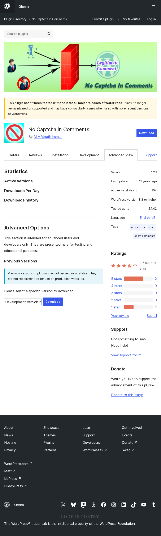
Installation (60, 155)
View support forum (126, 355)
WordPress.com (18, 464)
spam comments (144, 235)
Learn (87, 427)
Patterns (50, 450)
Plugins (48, 442)
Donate (130, 442)
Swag (128, 450)
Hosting (10, 442)
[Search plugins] (48, 34)
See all (152, 315)
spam (151, 227)
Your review (120, 315)
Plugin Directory (15, 19)
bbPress (12, 479)
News (8, 435)
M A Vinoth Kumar (48, 136)
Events (127, 435)
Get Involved (132, 427)
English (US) (148, 217)
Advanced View (121, 155)
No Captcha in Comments (59, 129)
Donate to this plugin (127, 395)
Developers (91, 442)
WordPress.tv (95, 450)
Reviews (35, 155)
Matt (10, 471)
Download (146, 133)
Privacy (10, 450)
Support (151, 155)
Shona (19, 505)
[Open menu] (154, 6)
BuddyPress (15, 486)
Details (14, 155)
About (8, 427)
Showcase (51, 427)
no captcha (138, 227)
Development (88, 155)
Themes (49, 435)
